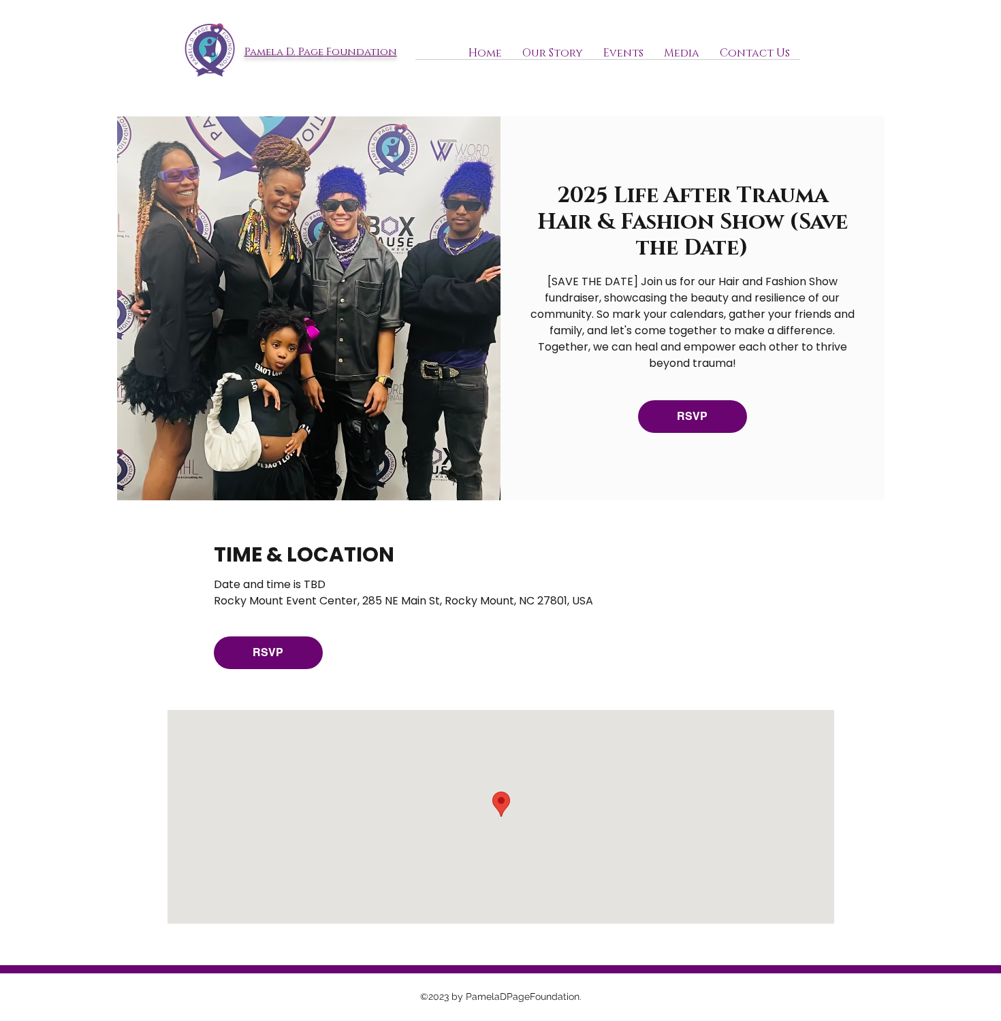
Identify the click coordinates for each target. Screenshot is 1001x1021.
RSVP (692, 416)
